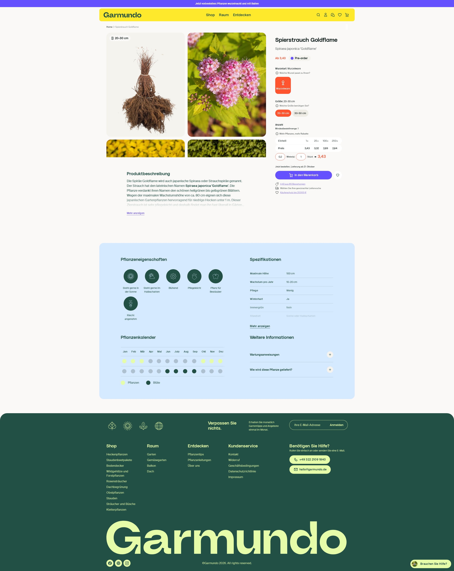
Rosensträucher (116, 481)
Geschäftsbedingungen (243, 466)
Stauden (111, 498)
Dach (150, 471)
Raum (224, 15)
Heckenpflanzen (117, 454)
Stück (310, 156)
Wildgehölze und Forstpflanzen (117, 473)
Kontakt (233, 454)
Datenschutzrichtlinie (242, 471)
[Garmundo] (123, 15)
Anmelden (336, 425)
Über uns (194, 466)
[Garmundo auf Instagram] (127, 563)
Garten (151, 454)
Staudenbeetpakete (119, 460)
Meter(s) (291, 156)
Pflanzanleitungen (199, 460)
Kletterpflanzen (116, 509)
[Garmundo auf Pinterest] (118, 563)
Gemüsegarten (156, 460)
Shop (210, 15)
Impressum (235, 477)
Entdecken (242, 15)
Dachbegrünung (117, 487)
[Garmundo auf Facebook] (110, 563)
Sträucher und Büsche (120, 504)
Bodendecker (115, 466)
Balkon (151, 466)
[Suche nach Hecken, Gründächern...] (318, 14)
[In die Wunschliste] (337, 175)
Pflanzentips (196, 454)
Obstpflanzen (115, 492)
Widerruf (234, 460)
